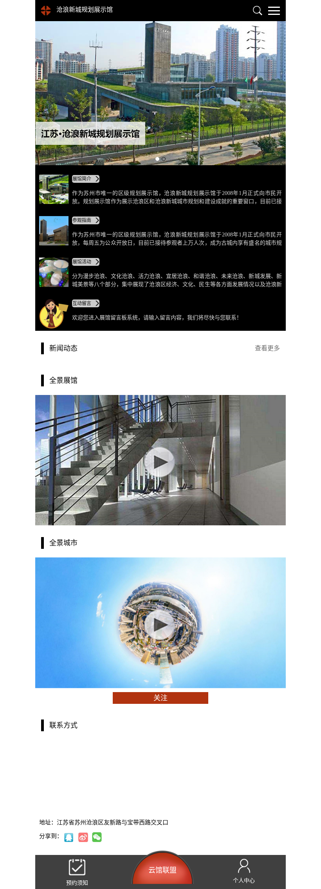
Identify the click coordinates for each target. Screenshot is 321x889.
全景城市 (63, 543)
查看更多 (267, 348)
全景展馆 (63, 380)
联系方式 (63, 725)
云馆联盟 (162, 870)
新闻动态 (63, 348)
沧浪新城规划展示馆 (84, 9)
